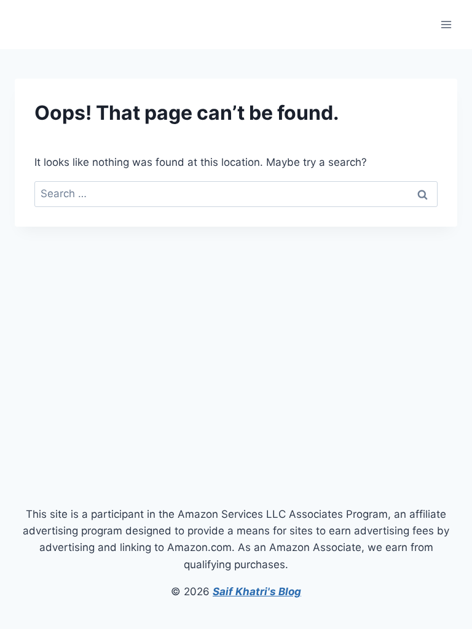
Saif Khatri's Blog (257, 591)
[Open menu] (446, 24)
